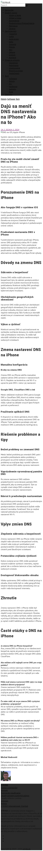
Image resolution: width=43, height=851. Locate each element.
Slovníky (8, 94)
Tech (7, 76)
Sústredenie (14, 20)
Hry (10, 84)
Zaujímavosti (10, 31)
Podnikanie (13, 65)
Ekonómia (13, 62)
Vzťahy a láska (15, 15)
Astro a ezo (14, 39)
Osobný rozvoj (11, 12)
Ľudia (11, 36)
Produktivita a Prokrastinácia (21, 23)
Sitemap (4, 801)
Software (13, 78)
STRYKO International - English (14, 806)
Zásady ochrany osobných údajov (15, 795)
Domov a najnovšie (9, 787)
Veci (10, 49)
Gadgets (12, 89)
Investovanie (14, 68)
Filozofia (13, 33)
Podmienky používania (10, 793)
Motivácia (13, 26)
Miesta (12, 47)
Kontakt (4, 790)
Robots (4, 803)
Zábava (12, 52)
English (12, 55)
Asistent (12, 57)
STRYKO (4, 785)
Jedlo (11, 41)
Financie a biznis (12, 60)
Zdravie (12, 28)
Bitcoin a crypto (16, 70)
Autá (11, 91)
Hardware (13, 86)
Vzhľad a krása (15, 18)
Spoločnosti (14, 73)
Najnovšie (9, 10)
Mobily (12, 81)
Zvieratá (12, 44)
